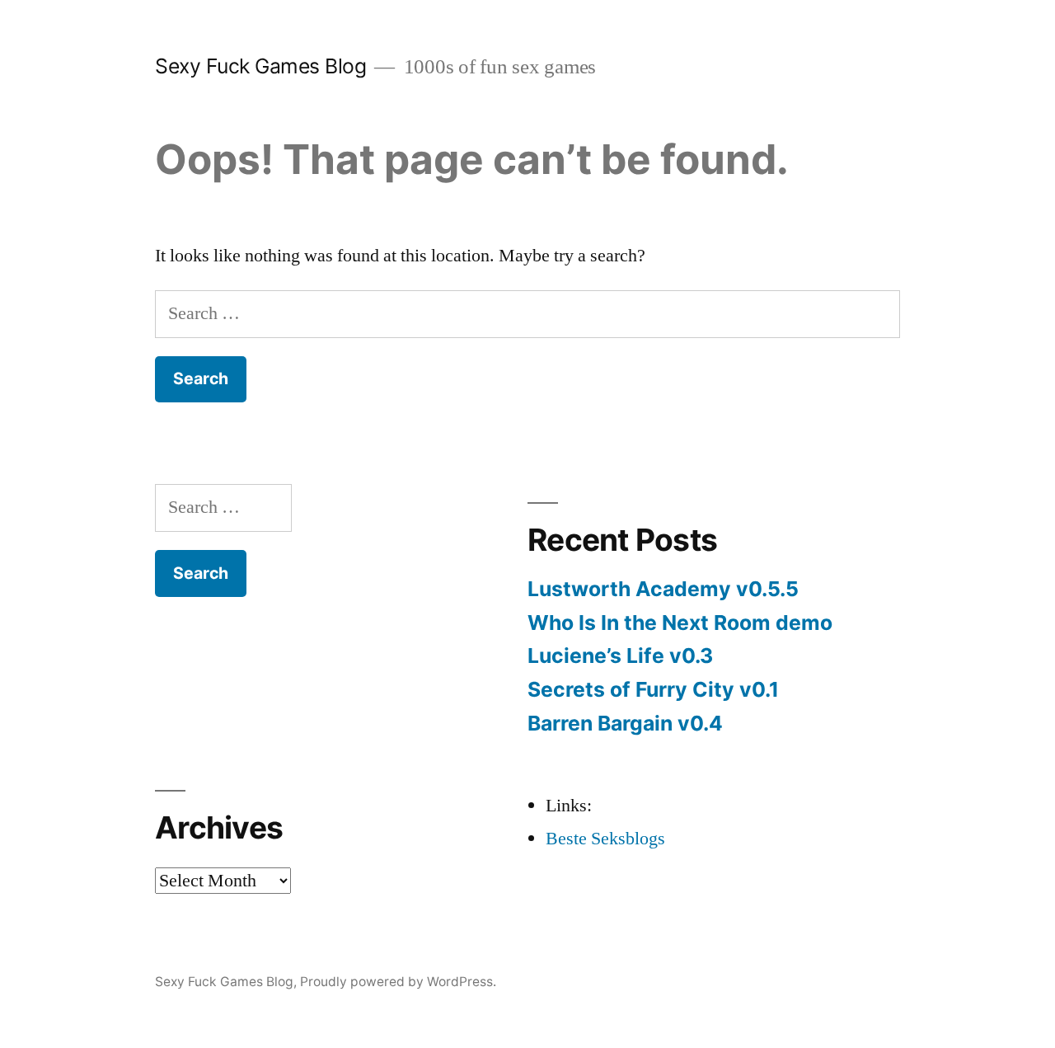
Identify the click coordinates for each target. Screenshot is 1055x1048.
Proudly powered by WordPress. (398, 981)
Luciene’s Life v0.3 (620, 655)
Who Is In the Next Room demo (680, 622)
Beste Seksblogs (605, 838)
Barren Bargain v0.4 (625, 723)
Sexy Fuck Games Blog (260, 66)
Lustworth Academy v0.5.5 (663, 588)
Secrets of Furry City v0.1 (653, 689)
